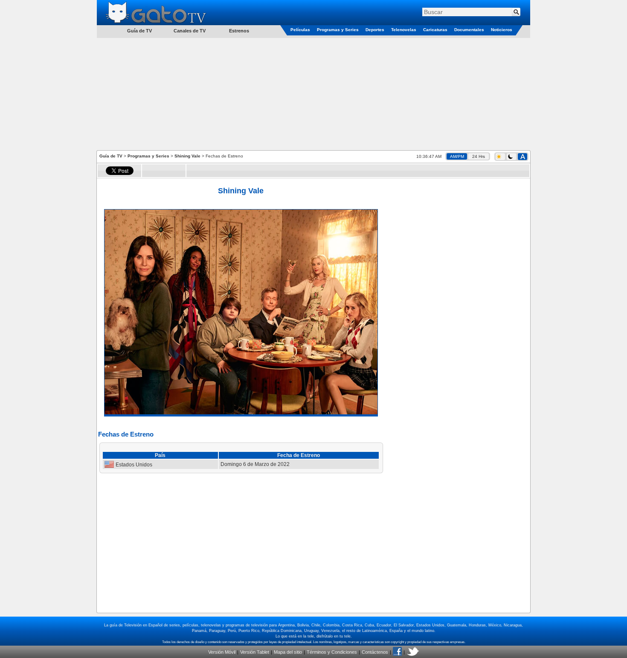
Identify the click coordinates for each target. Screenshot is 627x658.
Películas (300, 29)
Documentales (469, 29)
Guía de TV (110, 156)
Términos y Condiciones (332, 652)
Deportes (375, 29)
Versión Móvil (221, 652)
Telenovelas (403, 29)
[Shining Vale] (240, 412)
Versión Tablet (254, 652)
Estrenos (239, 30)
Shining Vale (187, 156)
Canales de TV (190, 30)
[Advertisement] (313, 93)
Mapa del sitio (288, 652)
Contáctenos (375, 652)
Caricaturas (435, 29)
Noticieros (501, 29)
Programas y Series (338, 29)
